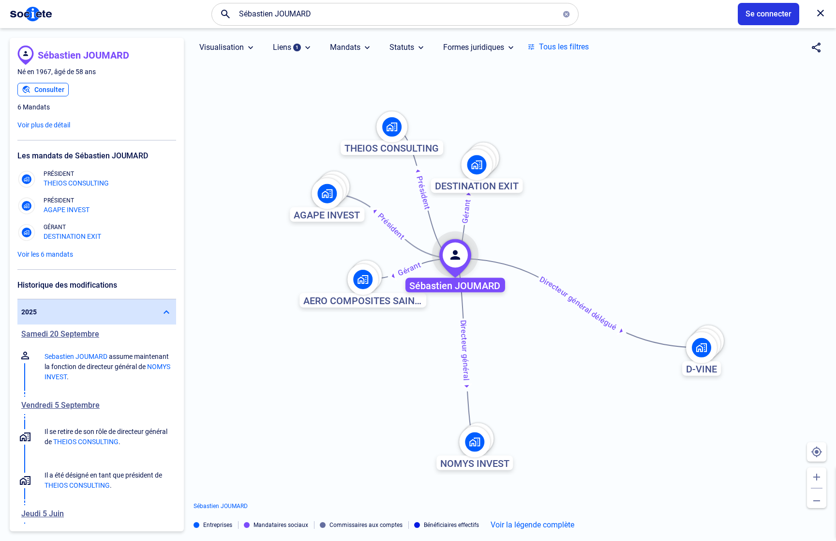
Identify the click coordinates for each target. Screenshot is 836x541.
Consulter (49, 89)
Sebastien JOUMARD (76, 356)
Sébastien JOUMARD (83, 55)
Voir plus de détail (43, 125)
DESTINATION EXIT (72, 236)
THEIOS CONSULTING (76, 183)
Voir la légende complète (532, 525)
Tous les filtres (564, 46)
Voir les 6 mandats (45, 254)
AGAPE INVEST (67, 210)
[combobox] (395, 14)
